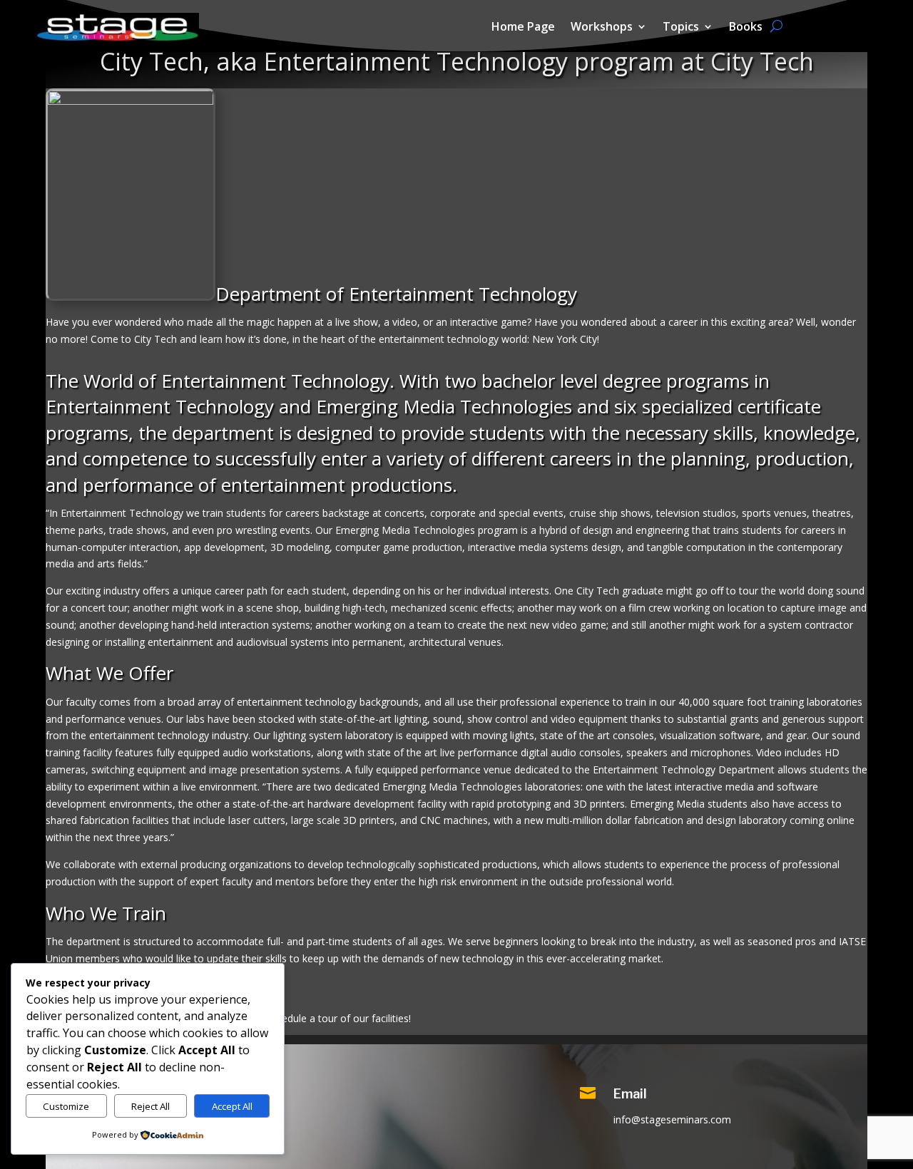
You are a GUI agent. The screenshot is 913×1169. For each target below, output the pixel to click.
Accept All (232, 1106)
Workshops (602, 27)
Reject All (150, 1106)
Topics (681, 27)
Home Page (523, 27)
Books (745, 27)
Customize (66, 1106)
